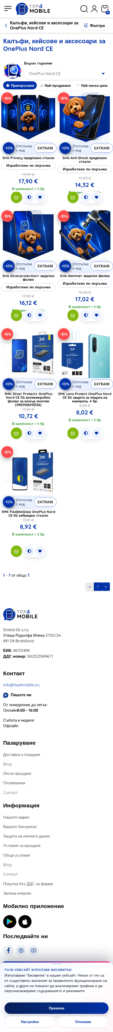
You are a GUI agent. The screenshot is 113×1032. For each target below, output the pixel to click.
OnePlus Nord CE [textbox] (45, 73)
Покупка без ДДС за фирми (28, 883)
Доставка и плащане (21, 754)
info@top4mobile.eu (21, 684)
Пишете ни (21, 694)
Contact (10, 792)
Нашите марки (16, 817)
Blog (7, 763)
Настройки (30, 1022)
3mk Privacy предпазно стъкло (28, 158)
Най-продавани (58, 85)
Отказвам (83, 1022)
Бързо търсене (38, 63)
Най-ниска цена (94, 85)
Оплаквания (14, 782)
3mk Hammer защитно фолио (85, 276)
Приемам (56, 1008)
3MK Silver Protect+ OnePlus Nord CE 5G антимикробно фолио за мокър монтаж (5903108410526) (28, 399)
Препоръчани (22, 85)
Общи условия (16, 855)
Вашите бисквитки (20, 826)
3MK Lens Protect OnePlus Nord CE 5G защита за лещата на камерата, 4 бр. (84, 397)
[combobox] (67, 73)
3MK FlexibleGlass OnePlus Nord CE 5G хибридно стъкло (28, 513)
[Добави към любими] (40, 197)
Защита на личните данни (26, 836)
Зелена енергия (17, 893)
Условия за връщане (21, 845)
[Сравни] (29, 197)
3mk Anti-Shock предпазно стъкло (85, 160)
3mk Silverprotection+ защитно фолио (28, 278)
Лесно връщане (17, 773)
